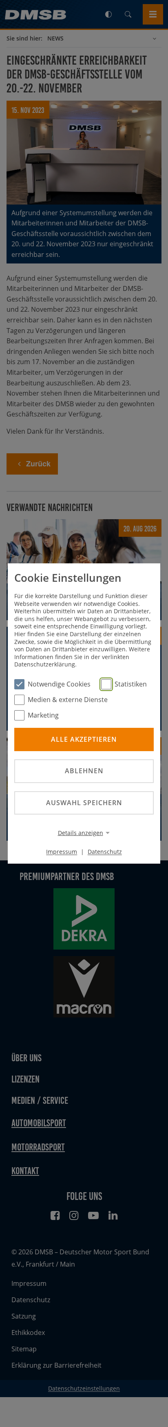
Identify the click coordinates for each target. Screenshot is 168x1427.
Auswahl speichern (84, 802)
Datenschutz (105, 851)
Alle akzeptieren (84, 739)
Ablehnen (84, 770)
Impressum (61, 851)
